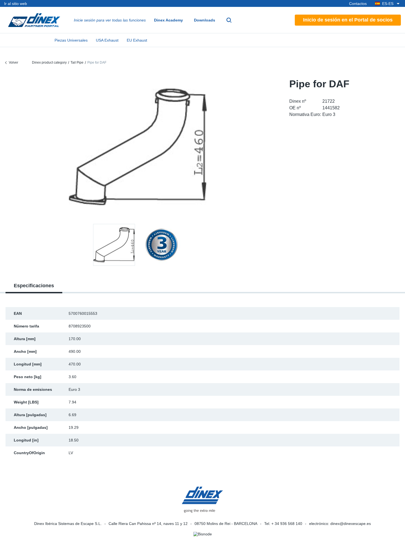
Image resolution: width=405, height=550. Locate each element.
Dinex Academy (168, 20)
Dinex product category (49, 62)
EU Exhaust (137, 40)
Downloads (204, 20)
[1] (161, 245)
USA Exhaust (107, 40)
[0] (138, 147)
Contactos (358, 3)
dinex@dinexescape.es (350, 523)
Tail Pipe (77, 62)
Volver (13, 62)
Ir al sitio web (15, 3)
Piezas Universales (71, 40)
